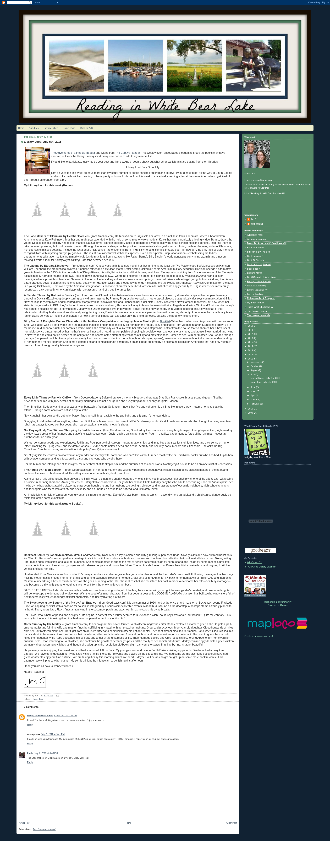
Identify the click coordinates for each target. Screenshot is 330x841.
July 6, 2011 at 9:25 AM (65, 715)
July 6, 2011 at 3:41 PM (53, 734)
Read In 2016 (86, 128)
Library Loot (37, 699)
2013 (251, 350)
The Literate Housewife (258, 315)
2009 (251, 413)
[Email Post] (56, 696)
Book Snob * (253, 269)
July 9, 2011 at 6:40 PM (46, 753)
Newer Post (24, 823)
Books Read (69, 128)
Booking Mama (254, 273)
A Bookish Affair (255, 235)
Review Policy (51, 128)
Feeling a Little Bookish (259, 281)
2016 (251, 338)
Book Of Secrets (255, 260)
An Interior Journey (256, 239)
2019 (251, 326)
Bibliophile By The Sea (258, 252)
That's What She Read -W (260, 307)
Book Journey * (254, 256)
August (254, 370)
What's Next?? (254, 562)
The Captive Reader (257, 311)
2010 (251, 409)
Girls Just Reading (256, 286)
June (253, 387)
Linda (30, 753)
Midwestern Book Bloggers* (261, 298)
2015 (251, 342)
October (255, 366)
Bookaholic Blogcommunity (278, 602)
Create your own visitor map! (258, 636)
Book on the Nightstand (259, 264)
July (253, 374)
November (256, 362)
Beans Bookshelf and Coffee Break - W (266, 243)
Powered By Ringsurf (277, 605)
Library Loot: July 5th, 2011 (263, 382)
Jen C (253, 219)
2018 (251, 330)
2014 (251, 346)
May (253, 391)
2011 (251, 359)
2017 (251, 334)
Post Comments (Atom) (44, 829)
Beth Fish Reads (255, 248)
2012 (251, 354)
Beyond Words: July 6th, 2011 (265, 378)
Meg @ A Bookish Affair (40, 715)
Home (21, 128)
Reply (30, 725)
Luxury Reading (255, 294)
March (254, 399)
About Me (34, 128)
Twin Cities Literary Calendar (261, 567)
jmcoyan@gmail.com (261, 180)
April (253, 395)
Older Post (231, 823)
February (255, 404)
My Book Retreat (255, 303)
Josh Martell (257, 224)
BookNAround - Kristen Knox (261, 277)
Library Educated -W (257, 290)
